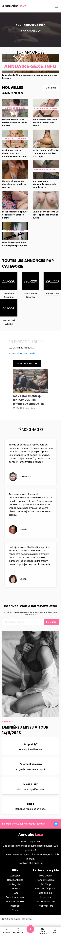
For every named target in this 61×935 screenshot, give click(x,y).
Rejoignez (51, 622)
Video (20, 353)
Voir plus (51, 87)
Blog (55, 932)
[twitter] (56, 824)
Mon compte (43, 932)
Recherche (18, 932)
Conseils (30, 353)
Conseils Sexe (29, 408)
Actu (11, 353)
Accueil (6, 932)
